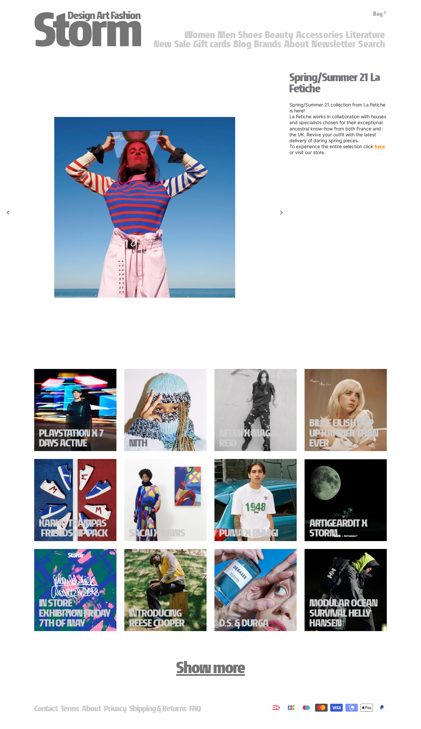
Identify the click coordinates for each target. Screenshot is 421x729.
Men (226, 35)
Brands (268, 44)
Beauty (279, 35)
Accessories (319, 35)
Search (372, 44)
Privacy (115, 708)
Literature (365, 35)
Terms (70, 708)
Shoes (250, 35)
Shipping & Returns (158, 708)
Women (200, 35)
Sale (182, 44)
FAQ (195, 708)
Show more (210, 667)
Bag (379, 13)
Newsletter (334, 44)
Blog (243, 44)
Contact (46, 708)
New (163, 44)
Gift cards (212, 44)
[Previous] (8, 212)
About (296, 44)
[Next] (281, 212)
